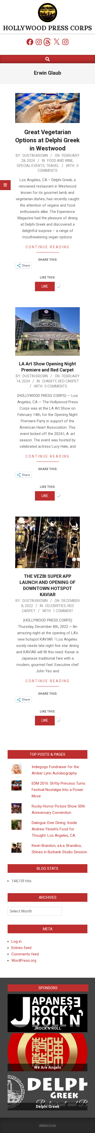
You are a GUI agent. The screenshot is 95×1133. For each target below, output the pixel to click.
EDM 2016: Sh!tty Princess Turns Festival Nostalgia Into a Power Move (58, 789)
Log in (16, 941)
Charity (49, 381)
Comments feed (25, 954)
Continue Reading (48, 247)
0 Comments (56, 386)
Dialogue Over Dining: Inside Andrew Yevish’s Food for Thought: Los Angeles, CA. (54, 829)
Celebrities (55, 606)
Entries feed (21, 947)
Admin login (47, 1125)
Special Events (31, 166)
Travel (52, 166)
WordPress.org (23, 960)
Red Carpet (68, 381)
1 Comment (63, 611)
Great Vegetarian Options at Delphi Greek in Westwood (47, 140)
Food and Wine (60, 161)
